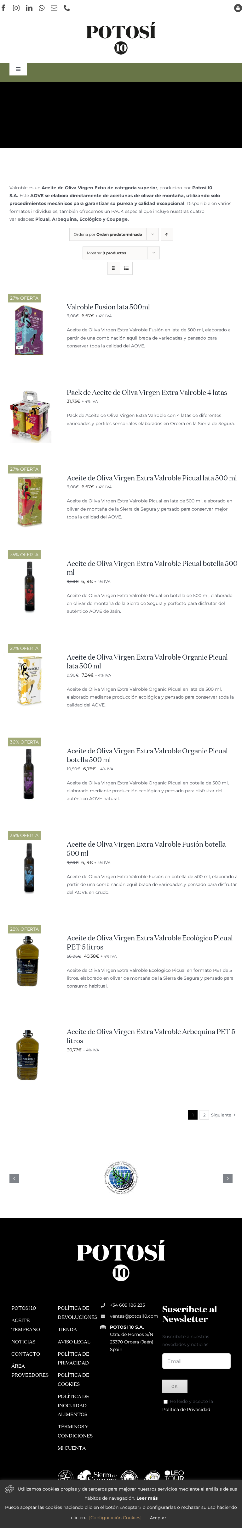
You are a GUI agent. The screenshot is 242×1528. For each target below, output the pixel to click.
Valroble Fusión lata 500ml (108, 307)
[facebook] (3, 8)
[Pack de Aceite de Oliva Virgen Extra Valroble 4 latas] (30, 392)
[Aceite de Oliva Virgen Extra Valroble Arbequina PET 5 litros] (30, 1031)
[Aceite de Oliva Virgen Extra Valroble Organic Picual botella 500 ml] (30, 751)
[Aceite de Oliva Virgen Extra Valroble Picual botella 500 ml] (30, 563)
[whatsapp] (41, 8)
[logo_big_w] (121, 1239)
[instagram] (16, 8)
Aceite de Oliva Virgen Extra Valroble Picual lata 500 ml (152, 478)
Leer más (147, 1498)
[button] (14, 1178)
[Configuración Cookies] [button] (115, 1517)
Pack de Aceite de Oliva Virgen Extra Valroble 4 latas (147, 393)
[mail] (54, 8)
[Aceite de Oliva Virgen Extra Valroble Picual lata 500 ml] (30, 478)
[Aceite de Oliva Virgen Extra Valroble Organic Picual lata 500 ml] (30, 657)
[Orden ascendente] (167, 234)
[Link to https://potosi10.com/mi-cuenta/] (238, 8)
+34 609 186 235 (127, 1305)
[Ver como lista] (126, 268)
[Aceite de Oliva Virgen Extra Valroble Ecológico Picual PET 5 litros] (30, 938)
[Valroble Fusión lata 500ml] (30, 307)
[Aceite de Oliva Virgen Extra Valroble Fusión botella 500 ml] (30, 844)
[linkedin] (29, 8)
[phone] (67, 8)
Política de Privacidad (186, 1409)
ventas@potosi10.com (134, 1316)
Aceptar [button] (158, 1517)
